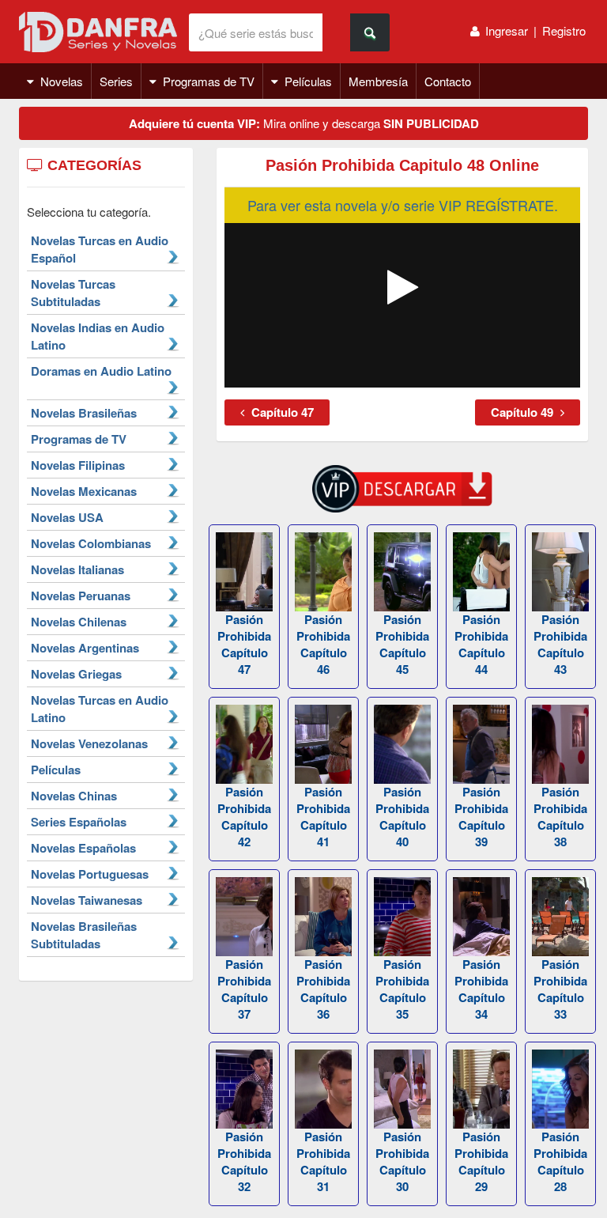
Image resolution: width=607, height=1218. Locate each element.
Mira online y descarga (304, 123)
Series (116, 81)
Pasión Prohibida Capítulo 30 (402, 1161)
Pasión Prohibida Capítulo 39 (481, 816)
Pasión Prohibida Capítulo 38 (560, 816)
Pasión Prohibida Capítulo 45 (402, 644)
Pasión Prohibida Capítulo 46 (323, 644)
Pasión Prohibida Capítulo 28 (560, 1161)
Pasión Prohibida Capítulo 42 (244, 816)
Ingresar (506, 30)
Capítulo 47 (281, 412)
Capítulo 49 (523, 412)
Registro (564, 30)
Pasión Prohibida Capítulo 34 (481, 989)
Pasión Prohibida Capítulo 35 (402, 989)
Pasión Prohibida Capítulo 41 (323, 816)
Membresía (378, 81)
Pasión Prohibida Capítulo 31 (323, 1161)
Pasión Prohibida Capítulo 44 (481, 644)
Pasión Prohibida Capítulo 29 (481, 1161)
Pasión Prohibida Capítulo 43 (560, 644)
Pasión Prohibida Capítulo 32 (244, 1161)
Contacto (447, 81)
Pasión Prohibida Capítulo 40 (402, 816)
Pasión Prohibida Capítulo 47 (244, 644)
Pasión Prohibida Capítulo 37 (244, 989)
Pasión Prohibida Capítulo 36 (323, 989)
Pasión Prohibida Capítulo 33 (560, 989)
